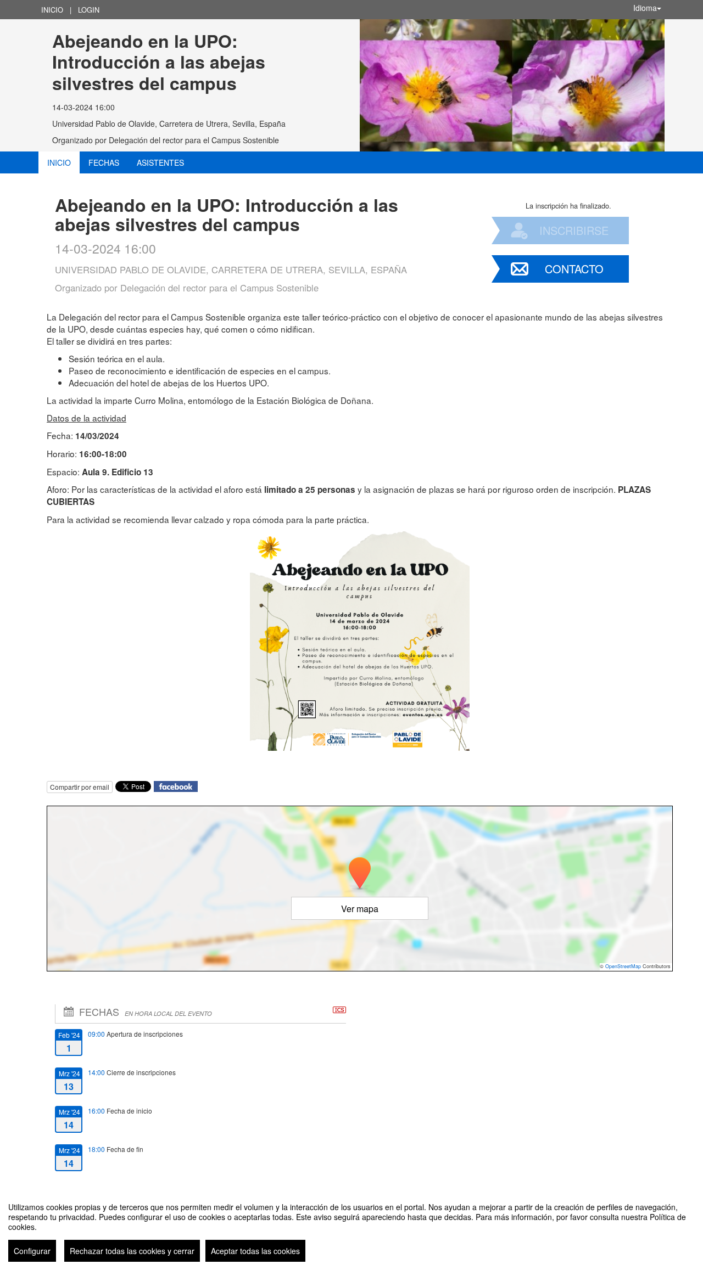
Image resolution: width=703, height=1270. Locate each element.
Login (88, 9)
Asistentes (160, 162)
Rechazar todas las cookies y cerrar (132, 1250)
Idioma (645, 7)
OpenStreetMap (623, 966)
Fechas (103, 162)
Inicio (52, 9)
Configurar (32, 1250)
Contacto (574, 269)
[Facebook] (176, 785)
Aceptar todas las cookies (255, 1250)
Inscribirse (574, 230)
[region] (351, 1227)
